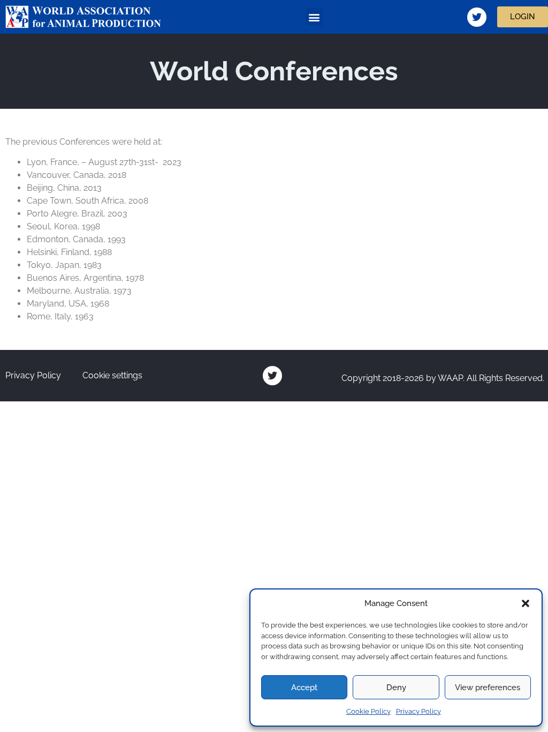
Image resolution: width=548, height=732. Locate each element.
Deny (396, 687)
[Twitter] (476, 17)
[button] (525, 603)
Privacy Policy (418, 711)
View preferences (487, 687)
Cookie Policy (368, 711)
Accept (304, 687)
